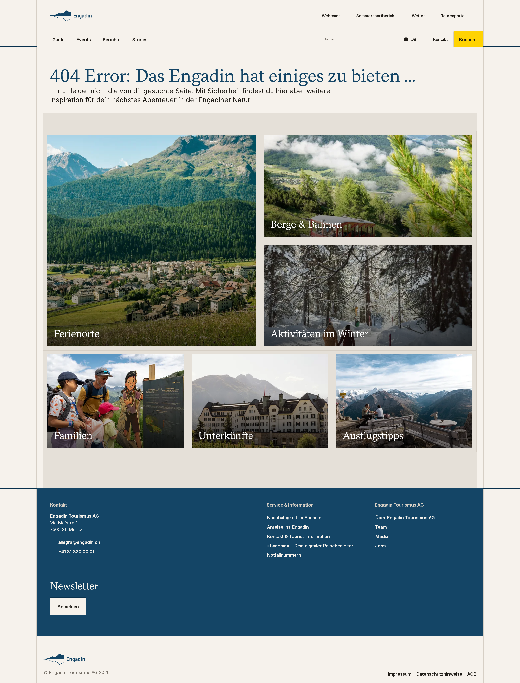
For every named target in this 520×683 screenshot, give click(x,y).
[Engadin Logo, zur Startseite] (80, 15)
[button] (58, 39)
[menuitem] (83, 39)
